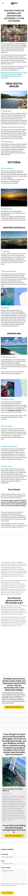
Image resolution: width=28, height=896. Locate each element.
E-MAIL (3, 861)
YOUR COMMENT (6, 867)
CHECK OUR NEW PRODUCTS (14, 707)
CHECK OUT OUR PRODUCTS (14, 836)
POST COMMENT (7, 893)
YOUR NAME (4, 854)
